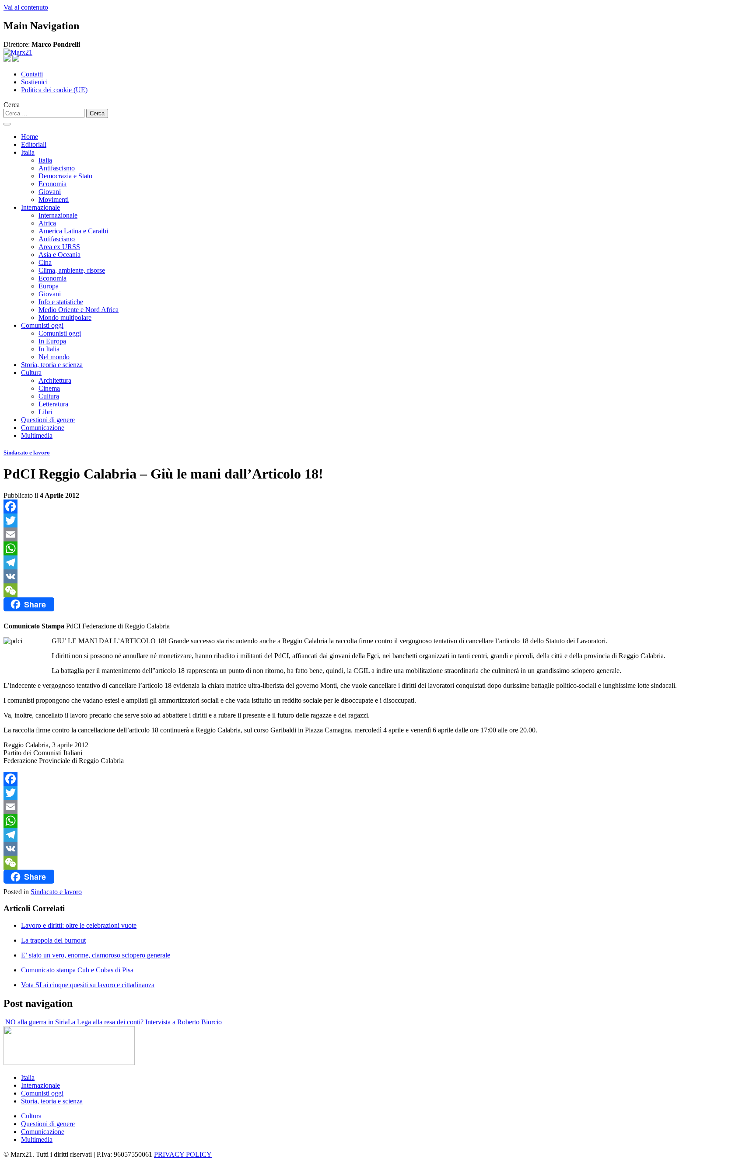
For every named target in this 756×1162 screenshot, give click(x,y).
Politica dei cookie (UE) (54, 90)
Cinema (49, 388)
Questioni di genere (48, 419)
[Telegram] (378, 562)
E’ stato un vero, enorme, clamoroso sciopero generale (95, 955)
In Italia (49, 349)
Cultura (31, 372)
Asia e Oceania (59, 254)
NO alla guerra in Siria (36, 1022)
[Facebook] (378, 506)
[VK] (378, 576)
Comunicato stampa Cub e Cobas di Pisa (77, 970)
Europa (48, 286)
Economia (52, 183)
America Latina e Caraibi (73, 231)
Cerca (12, 104)
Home (29, 136)
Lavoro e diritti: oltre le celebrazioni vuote (78, 925)
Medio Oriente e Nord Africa (78, 309)
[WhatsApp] (378, 548)
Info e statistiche (60, 301)
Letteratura (53, 404)
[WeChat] (378, 590)
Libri (45, 412)
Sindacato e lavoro (27, 452)
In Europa (52, 341)
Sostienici (34, 82)
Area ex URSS (59, 246)
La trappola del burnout (53, 940)
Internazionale (40, 207)
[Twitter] (378, 520)
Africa (47, 223)
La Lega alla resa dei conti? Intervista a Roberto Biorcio (146, 1022)
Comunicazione (42, 427)
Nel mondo (54, 357)
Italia (28, 152)
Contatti (32, 74)
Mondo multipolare (64, 317)
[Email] (378, 534)
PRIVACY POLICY (183, 1154)
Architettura (54, 380)
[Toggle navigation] (7, 124)
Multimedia (36, 435)
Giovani (49, 191)
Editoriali (33, 144)
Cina (45, 262)
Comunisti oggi (42, 325)
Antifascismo (56, 168)
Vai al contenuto (26, 7)
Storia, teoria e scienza (52, 364)
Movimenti (53, 199)
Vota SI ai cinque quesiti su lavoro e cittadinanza (87, 985)
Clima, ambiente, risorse (71, 270)
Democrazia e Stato (65, 176)
